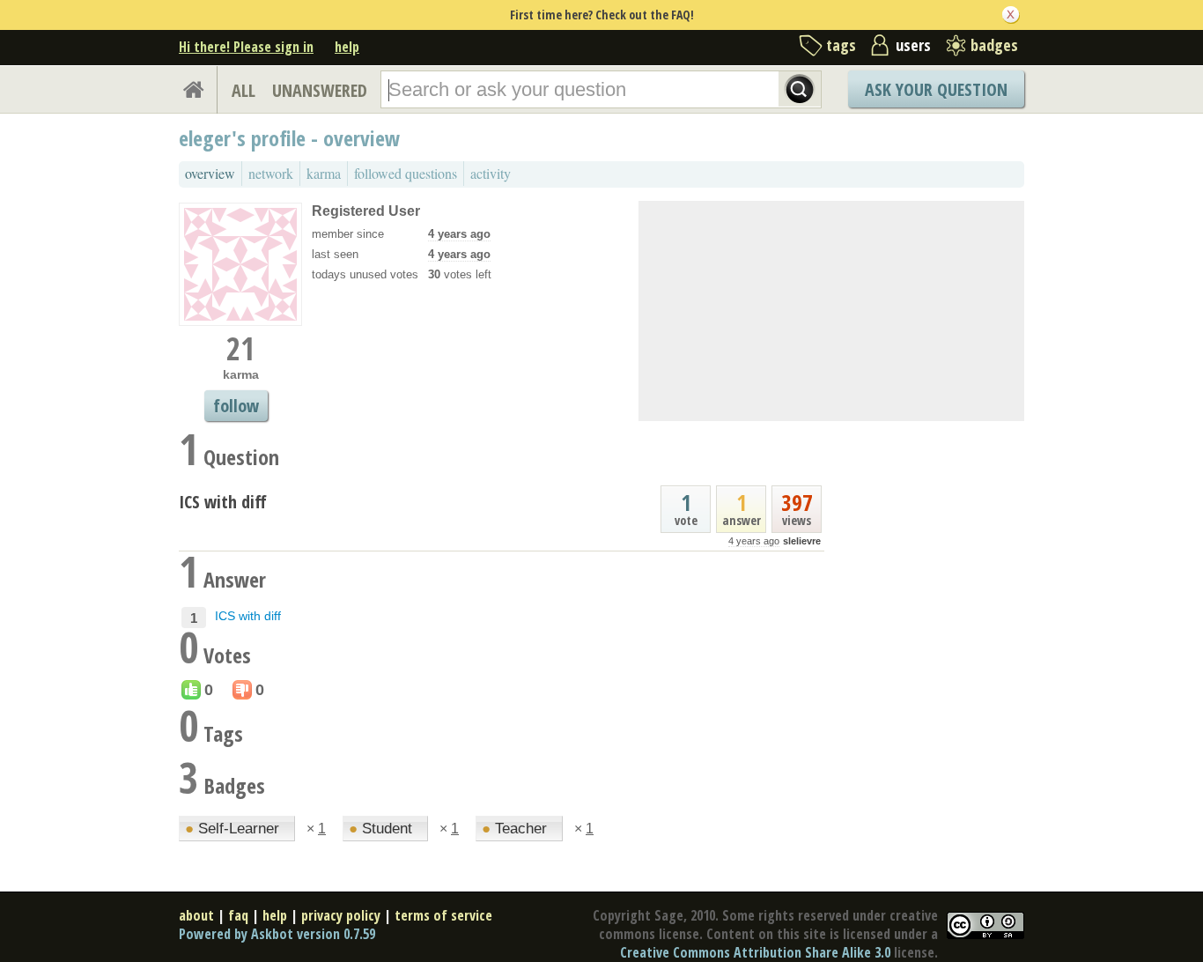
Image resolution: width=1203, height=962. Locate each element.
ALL (243, 90)
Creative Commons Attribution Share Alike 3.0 (755, 952)
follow (236, 406)
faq (238, 915)
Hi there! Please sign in (246, 46)
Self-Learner (234, 828)
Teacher (516, 828)
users (913, 45)
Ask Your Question (936, 89)
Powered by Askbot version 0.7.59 (277, 934)
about (196, 915)
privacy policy (340, 915)
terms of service (443, 915)
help (347, 46)
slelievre (802, 541)
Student (383, 828)
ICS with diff (223, 502)
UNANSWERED (319, 90)
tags (841, 45)
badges (994, 45)
